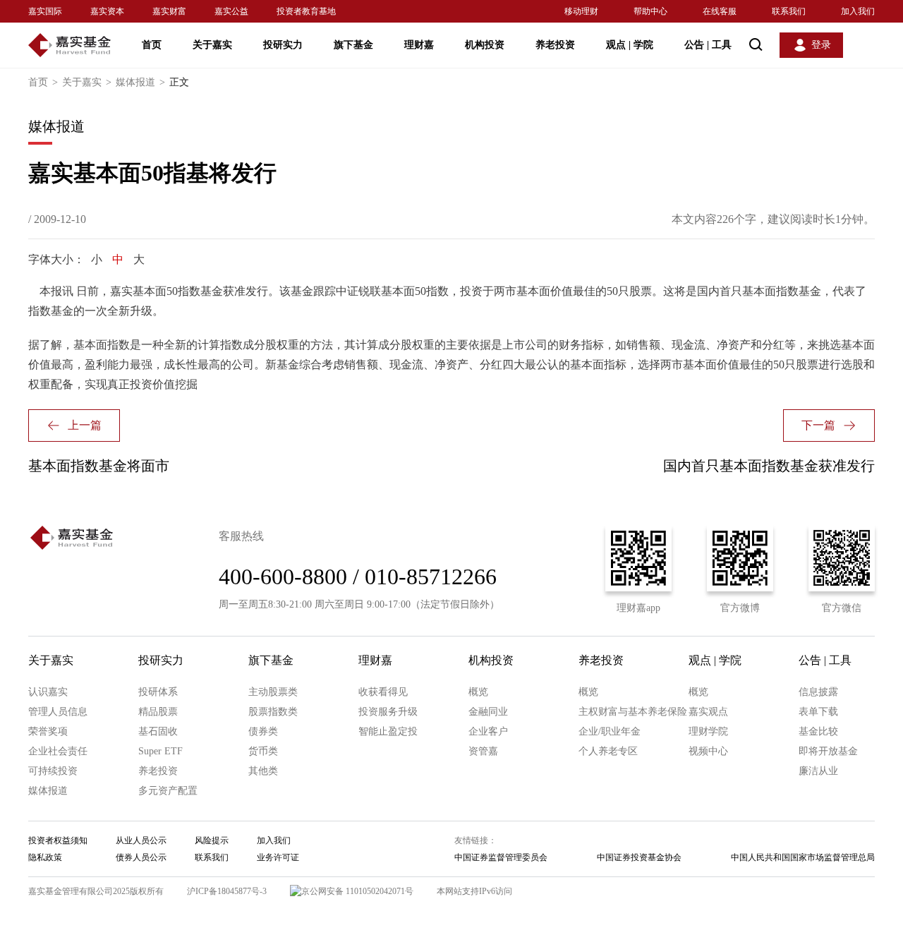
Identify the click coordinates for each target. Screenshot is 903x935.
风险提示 (212, 840)
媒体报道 (140, 82)
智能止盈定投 (388, 731)
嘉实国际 (45, 11)
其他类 (263, 771)
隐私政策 (45, 857)
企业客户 (488, 731)
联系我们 (789, 11)
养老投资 (555, 45)
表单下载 (818, 711)
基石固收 (158, 731)
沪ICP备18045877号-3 (227, 891)
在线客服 (720, 11)
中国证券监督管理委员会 (500, 857)
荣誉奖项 (48, 731)
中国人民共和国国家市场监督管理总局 (803, 857)
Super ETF (160, 751)
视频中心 (708, 751)
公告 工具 (708, 45)
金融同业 (488, 711)
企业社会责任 (57, 751)
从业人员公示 (141, 840)
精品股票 (158, 711)
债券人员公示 (141, 857)
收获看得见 (383, 692)
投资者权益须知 (57, 840)
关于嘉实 (212, 45)
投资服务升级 (388, 711)
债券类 (263, 731)
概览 (478, 692)
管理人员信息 (57, 711)
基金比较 (818, 731)
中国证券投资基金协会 (639, 857)
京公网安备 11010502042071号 (357, 891)
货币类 (263, 751)
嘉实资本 (107, 11)
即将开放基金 (828, 751)
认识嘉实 (48, 692)
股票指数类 (273, 711)
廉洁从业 (818, 771)
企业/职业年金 (609, 731)
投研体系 (158, 692)
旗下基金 (353, 45)
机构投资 (484, 45)
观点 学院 (629, 45)
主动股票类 (273, 692)
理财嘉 (419, 45)
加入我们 (858, 11)
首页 (152, 45)
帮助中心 (650, 11)
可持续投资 (53, 771)
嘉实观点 (708, 711)
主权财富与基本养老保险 (632, 711)
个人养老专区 (608, 751)
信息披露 (818, 692)
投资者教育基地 (306, 11)
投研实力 (283, 45)
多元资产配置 (168, 790)
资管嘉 (483, 751)
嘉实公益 (231, 11)
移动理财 (581, 11)
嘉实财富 (169, 11)
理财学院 (708, 731)
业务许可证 (278, 857)
